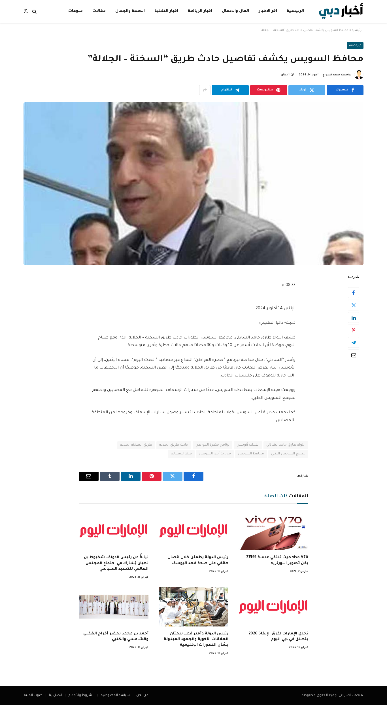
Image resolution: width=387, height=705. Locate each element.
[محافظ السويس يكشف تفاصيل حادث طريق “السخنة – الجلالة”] (193, 183)
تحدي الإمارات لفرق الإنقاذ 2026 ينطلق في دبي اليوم (278, 637)
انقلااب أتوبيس (248, 445)
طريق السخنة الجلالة (136, 445)
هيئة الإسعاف (181, 454)
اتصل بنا (55, 695)
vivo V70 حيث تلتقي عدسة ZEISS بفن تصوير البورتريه (277, 560)
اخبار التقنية (166, 11)
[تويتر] (353, 305)
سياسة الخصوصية (115, 695)
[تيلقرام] (353, 342)
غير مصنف (355, 45)
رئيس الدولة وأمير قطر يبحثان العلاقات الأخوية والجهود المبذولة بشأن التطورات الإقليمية (196, 639)
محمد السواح (331, 75)
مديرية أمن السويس (215, 454)
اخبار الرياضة (200, 11)
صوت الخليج (33, 695)
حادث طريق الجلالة (173, 445)
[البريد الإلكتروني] (353, 355)
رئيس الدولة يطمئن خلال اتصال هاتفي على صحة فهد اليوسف (197, 560)
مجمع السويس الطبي (288, 454)
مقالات (99, 11)
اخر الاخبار (268, 11)
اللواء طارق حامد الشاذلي (285, 445)
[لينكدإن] (353, 317)
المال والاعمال (235, 11)
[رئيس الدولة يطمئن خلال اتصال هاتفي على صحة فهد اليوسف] (193, 530)
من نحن (142, 695)
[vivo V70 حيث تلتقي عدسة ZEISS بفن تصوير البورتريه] (273, 530)
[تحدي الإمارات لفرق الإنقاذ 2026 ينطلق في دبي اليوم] (273, 606)
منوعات (75, 11)
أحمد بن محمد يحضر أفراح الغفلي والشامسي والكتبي (115, 637)
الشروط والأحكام (81, 695)
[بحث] (34, 11)
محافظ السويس (251, 454)
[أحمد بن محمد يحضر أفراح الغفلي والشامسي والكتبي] (113, 606)
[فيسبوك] (353, 292)
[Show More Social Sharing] (204, 90)
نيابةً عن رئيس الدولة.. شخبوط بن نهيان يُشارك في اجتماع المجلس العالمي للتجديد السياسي (116, 563)
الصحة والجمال (130, 11)
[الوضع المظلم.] (26, 11)
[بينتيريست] (353, 330)
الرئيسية (295, 11)
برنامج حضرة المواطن (212, 445)
